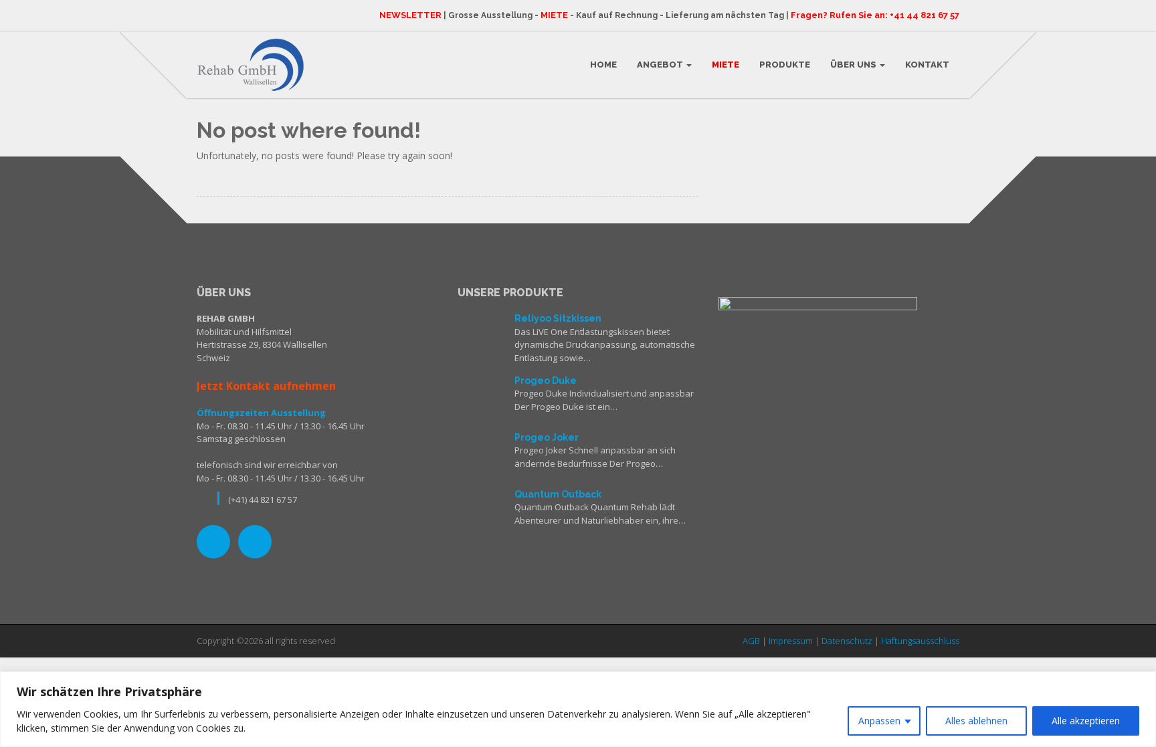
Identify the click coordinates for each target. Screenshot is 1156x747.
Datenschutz (847, 641)
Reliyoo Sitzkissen (557, 318)
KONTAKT (927, 65)
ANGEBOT (661, 65)
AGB (751, 641)
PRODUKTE (784, 65)
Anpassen (879, 720)
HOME (603, 65)
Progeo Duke (545, 380)
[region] (578, 709)
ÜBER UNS (854, 65)
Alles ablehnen (976, 720)
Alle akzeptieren (1086, 720)
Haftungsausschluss (920, 641)
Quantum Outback (557, 494)
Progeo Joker (546, 437)
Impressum (791, 641)
